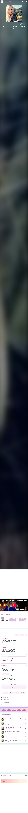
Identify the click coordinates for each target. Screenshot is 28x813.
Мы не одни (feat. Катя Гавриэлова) (13, 731)
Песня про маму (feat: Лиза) (11, 723)
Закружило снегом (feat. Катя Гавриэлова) (15, 727)
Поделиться (15, 687)
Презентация (9, 631)
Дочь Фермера (14, 28)
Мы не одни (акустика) (10, 735)
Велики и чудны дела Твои (11, 740)
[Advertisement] (14, 584)
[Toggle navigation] (26, 1)
